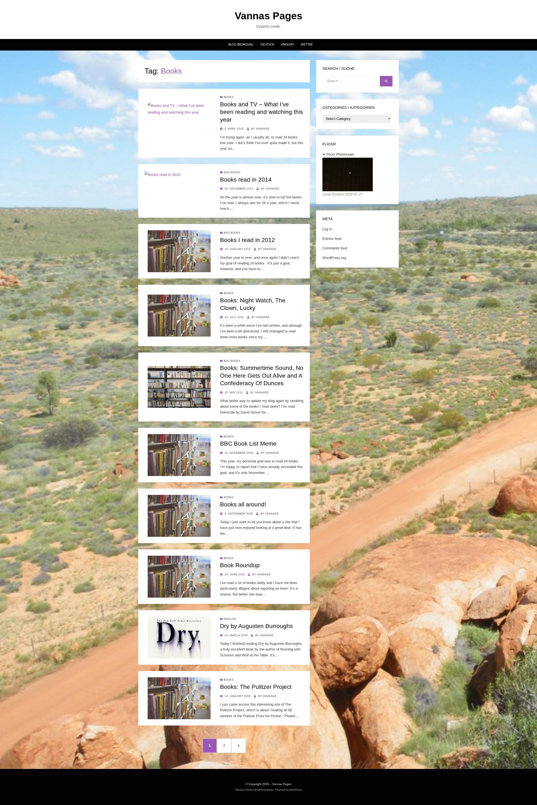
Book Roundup (240, 565)
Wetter (307, 44)
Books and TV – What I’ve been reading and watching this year (261, 112)
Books (229, 97)
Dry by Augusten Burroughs (256, 626)
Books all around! (243, 504)
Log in (327, 229)
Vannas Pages (268, 15)
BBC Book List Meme (248, 443)
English (287, 44)
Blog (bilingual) (240, 44)
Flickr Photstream (340, 154)
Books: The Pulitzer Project (256, 687)
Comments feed (334, 248)
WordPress (295, 789)
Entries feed (331, 239)
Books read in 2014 (246, 179)
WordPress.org (334, 258)
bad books (232, 172)
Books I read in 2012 (247, 240)
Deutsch (267, 44)
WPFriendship (265, 789)
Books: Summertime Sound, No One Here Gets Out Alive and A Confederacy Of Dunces (261, 375)
